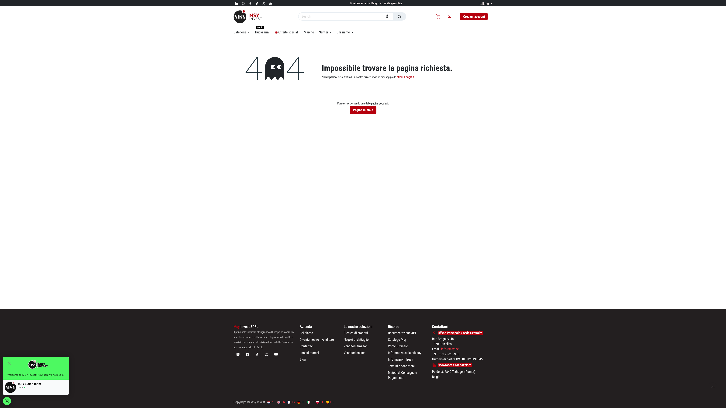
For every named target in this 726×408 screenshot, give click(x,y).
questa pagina (405, 77)
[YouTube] (271, 3)
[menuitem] (242, 32)
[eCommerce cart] (438, 16)
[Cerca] (399, 16)
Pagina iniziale (363, 110)
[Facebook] (250, 3)
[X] (264, 3)
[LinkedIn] (236, 3)
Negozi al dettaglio (356, 340)
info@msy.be (450, 349)
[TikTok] (257, 3)
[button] (712, 386)
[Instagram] (243, 3)
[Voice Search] (387, 16)
